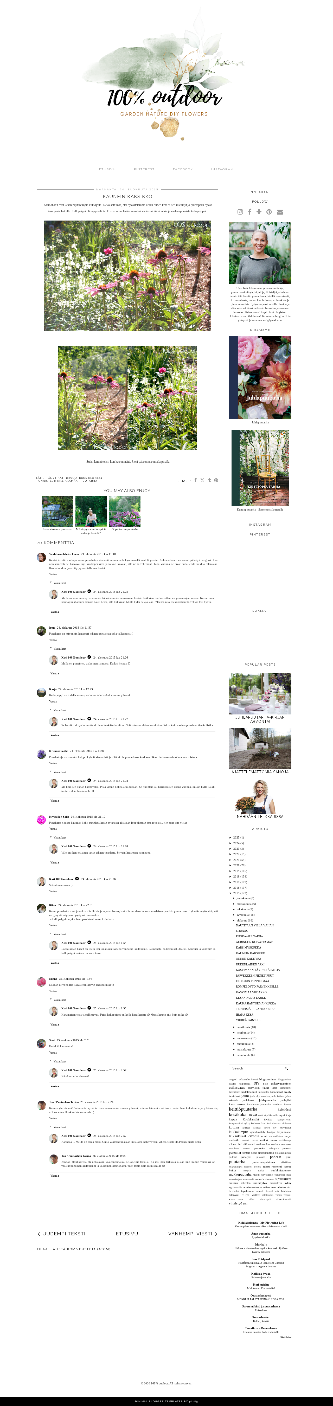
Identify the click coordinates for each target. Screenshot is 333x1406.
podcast (275, 1157)
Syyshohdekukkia (261, 1237)
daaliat (232, 1083)
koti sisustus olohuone (279, 1123)
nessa (274, 1139)
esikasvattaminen (281, 1083)
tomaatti (260, 1191)
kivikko (268, 1119)
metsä (255, 1140)
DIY (256, 1083)
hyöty (287, 1091)
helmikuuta (243, 1054)
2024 (236, 843)
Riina (53, 905)
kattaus (287, 1104)
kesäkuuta (243, 1032)
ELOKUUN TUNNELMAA (252, 981)
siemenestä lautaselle (254, 1179)
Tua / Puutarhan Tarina (64, 1102)
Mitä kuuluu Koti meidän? (261, 1288)
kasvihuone (237, 1104)
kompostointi (284, 1119)
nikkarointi (235, 1144)
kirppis (233, 1119)
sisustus (233, 1182)
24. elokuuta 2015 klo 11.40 (98, 554)
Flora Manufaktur (281, 1088)
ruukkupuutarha (240, 1174)
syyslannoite (235, 1187)
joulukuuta (243, 898)
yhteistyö (235, 1203)
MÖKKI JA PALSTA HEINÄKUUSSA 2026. (261, 1299)
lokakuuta (243, 909)
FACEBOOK (183, 169)
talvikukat (234, 1191)
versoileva (236, 1199)
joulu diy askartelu (260, 1096)
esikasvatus (237, 1087)
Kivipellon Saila (59, 816)
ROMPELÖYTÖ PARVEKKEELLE (257, 986)
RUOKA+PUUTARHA (249, 936)
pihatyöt (246, 1156)
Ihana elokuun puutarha (57, 529)
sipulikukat (283, 1179)
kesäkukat (238, 1114)
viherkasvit (283, 1199)
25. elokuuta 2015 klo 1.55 (109, 1008)
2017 (236, 882)
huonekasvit (276, 1092)
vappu (279, 1195)
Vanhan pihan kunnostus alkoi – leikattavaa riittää (261, 1226)
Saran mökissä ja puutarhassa (261, 1306)
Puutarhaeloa (261, 1317)
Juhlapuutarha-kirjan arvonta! (260, 719)
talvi (289, 1187)
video (251, 1199)
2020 (236, 865)
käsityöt (271, 1132)
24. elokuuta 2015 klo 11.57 (74, 627)
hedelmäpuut (249, 1091)
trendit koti (272, 1191)
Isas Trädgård (261, 1259)
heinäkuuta (243, 1027)
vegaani (287, 1195)
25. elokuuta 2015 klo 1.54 (109, 942)
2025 (236, 837)
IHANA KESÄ (244, 1014)
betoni (254, 1079)
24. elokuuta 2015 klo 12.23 (75, 689)
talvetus (281, 1187)
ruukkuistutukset (281, 1170)
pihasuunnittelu (266, 1152)
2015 (236, 893)
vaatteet (256, 1195)
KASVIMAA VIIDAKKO (251, 992)
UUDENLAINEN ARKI (250, 964)
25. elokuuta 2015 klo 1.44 (75, 978)
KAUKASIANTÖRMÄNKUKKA (256, 1003)
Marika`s (261, 1244)
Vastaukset (60, 582)
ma (270, 1136)
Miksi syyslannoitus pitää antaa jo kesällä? (91, 531)
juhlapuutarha (267, 1100)
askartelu (244, 1079)
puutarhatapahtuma (263, 1162)
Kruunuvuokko (58, 750)
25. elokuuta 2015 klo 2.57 (109, 1070)
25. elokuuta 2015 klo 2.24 (96, 1102)
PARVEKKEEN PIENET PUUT (255, 975)
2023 (236, 848)
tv (243, 1195)
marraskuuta (244, 903)
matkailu (234, 1139)
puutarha (89, 480)
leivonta (253, 1136)
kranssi (246, 1127)
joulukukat (248, 1100)
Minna (53, 978)
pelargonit (274, 1148)
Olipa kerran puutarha (125, 529)
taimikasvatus (251, 1187)
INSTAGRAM (222, 169)
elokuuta (242, 920)
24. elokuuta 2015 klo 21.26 (110, 657)
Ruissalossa (261, 1310)
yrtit (245, 1203)
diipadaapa (244, 1083)
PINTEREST (144, 169)
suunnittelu (276, 1183)
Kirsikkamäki (68, 480)
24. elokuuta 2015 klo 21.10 (88, 816)
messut (245, 1140)
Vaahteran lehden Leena (64, 554)
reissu (266, 1166)
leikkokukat (237, 1136)
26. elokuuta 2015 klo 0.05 (109, 1155)
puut (288, 1156)
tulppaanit (234, 1195)
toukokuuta (244, 1038)
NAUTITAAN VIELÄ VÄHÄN (255, 925)
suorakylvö (260, 1182)
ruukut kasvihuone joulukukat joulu (272, 1174)
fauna (265, 1087)
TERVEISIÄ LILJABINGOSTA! (255, 1008)
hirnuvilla (264, 1092)
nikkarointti (249, 1144)
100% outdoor (159, 1383)
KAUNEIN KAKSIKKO (250, 953)
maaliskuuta (244, 1049)
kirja (288, 1115)
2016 (236, 887)
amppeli (233, 1079)
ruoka (261, 1170)
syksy (288, 1182)
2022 (236, 854)
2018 (236, 876)
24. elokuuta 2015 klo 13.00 (87, 750)
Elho (265, 1083)
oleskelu (275, 1144)
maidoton (278, 1136)
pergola (246, 1152)
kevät (253, 1115)
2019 (236, 871)
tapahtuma (247, 1190)
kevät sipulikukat (267, 1115)
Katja (53, 689)
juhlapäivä (286, 1100)
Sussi (52, 1040)
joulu (245, 1096)
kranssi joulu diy (264, 1127)
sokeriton (246, 1183)
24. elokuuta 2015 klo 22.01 (75, 905)
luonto (264, 1136)
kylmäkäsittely (257, 1132)
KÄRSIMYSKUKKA (248, 947)
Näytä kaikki (285, 1337)
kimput (280, 1115)
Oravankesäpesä (261, 1295)
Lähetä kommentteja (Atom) (80, 1249)
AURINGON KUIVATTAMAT (254, 942)
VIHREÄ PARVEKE (248, 1020)
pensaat (287, 1148)
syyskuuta (243, 914)
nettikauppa (285, 1140)
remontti (277, 1166)
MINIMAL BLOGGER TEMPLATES (159, 1401)
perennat (235, 1153)
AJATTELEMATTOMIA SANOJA (260, 772)
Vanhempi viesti (190, 1233)
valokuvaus (267, 1195)
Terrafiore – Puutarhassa (261, 1328)
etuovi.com (254, 1087)
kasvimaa (277, 1104)
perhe (254, 1152)
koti (263, 1123)
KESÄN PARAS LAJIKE (251, 997)
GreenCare (234, 1092)
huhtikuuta (243, 1043)
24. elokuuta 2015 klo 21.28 (110, 780)
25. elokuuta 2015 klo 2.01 (73, 1040)
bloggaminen (284, 1079)
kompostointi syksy (239, 1123)
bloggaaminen (268, 1079)
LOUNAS (242, 930)
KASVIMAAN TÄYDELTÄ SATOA (258, 969)
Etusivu (107, 169)
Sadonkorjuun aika (261, 1277)
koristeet (255, 1123)
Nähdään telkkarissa (260, 817)
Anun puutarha (261, 1233)
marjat (287, 1136)
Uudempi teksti (64, 1233)
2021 (236, 859)
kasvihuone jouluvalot (259, 1104)
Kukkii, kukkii (261, 1321)
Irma (52, 627)
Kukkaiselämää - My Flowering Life (261, 1222)
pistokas (261, 1157)
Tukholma (286, 1191)
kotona (234, 1127)
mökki (264, 1139)
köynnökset (284, 1131)
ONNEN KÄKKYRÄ (248, 958)
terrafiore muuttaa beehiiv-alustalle (261, 1332)
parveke (259, 1148)
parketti (247, 1148)
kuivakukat (285, 1127)
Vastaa (53, 574)
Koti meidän (261, 1284)
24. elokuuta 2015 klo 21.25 (110, 591)
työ (247, 1194)
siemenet (269, 1179)
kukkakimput (238, 1132)
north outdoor (263, 1144)
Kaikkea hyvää (261, 1273)
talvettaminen (268, 1187)
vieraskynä (265, 1199)
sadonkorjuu (235, 1179)
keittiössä (284, 1109)
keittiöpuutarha (243, 1109)
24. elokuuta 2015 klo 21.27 (110, 719)
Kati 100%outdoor (73, 591)
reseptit (247, 1170)
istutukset (234, 1096)
